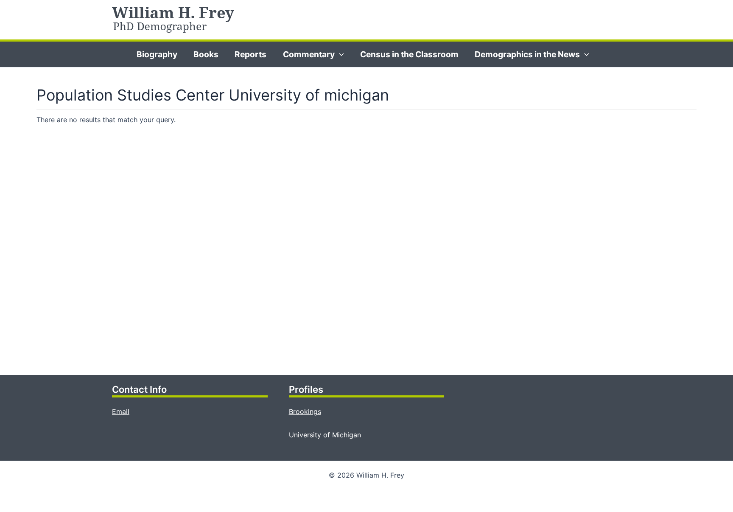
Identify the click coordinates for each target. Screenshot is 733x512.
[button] (339, 54)
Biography (157, 54)
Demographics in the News (527, 54)
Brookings (305, 411)
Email (120, 411)
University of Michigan (325, 435)
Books (205, 54)
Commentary (309, 54)
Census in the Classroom (409, 54)
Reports (250, 54)
